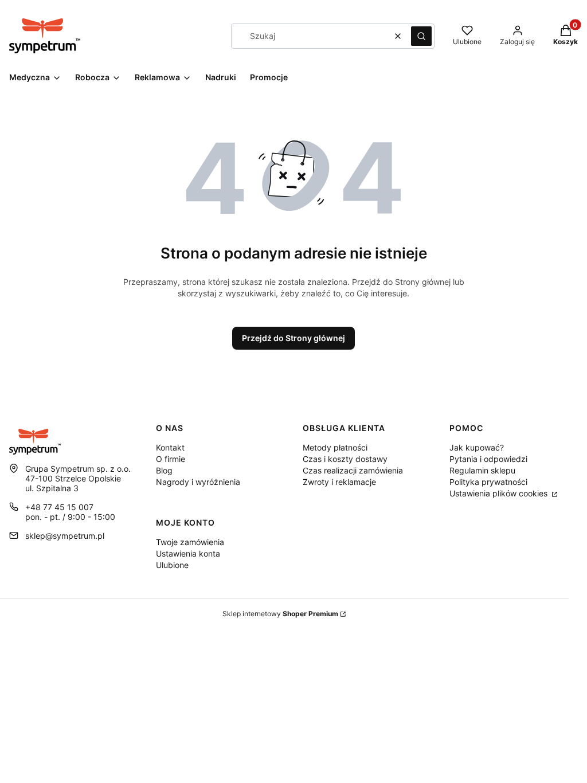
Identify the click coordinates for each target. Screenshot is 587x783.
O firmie (170, 459)
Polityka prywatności (488, 482)
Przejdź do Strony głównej (293, 338)
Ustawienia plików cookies (499, 493)
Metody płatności (335, 447)
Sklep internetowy (280, 613)
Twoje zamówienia (190, 542)
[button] (421, 36)
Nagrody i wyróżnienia (198, 482)
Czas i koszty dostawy (345, 459)
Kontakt (170, 447)
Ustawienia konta (188, 553)
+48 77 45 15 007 (59, 507)
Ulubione (172, 565)
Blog (164, 470)
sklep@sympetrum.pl (64, 536)
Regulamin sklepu (482, 470)
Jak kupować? (476, 447)
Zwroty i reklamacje (339, 482)
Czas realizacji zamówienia (353, 470)
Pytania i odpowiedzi (488, 459)
